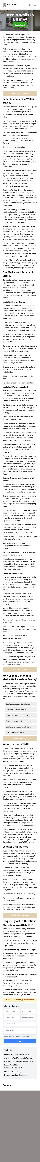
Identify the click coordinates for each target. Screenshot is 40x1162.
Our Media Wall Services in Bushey (18, 1058)
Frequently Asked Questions (15, 1075)
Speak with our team (20, 915)
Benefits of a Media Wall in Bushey (18, 1054)
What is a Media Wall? (13, 1068)
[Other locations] (30, 5)
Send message (20, 1041)
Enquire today (20, 738)
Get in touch (20, 25)
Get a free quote (20, 670)
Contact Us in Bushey (12, 1071)
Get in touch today (20, 93)
